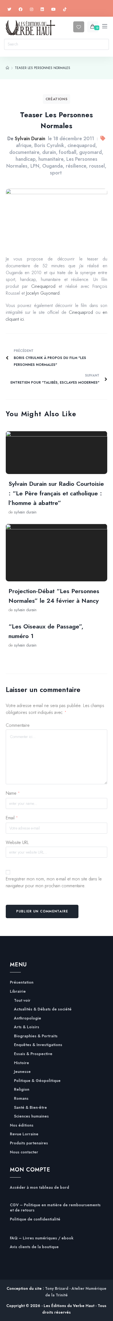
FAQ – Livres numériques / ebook (42, 1238)
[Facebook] (20, 9)
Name (12, 793)
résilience (76, 166)
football (67, 152)
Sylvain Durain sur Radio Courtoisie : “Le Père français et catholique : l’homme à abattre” (56, 493)
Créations (57, 99)
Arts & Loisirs (26, 1027)
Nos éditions (21, 1125)
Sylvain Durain (30, 138)
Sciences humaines (31, 1116)
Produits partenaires (29, 1143)
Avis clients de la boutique (34, 1247)
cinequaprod (81, 145)
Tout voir (22, 1000)
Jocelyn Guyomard (43, 293)
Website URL (17, 842)
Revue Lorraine (24, 1134)
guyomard (90, 152)
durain (49, 152)
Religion (21, 1089)
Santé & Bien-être (30, 1107)
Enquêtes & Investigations (38, 1044)
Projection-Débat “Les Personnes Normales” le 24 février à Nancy (54, 596)
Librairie (18, 991)
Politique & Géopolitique (37, 1080)
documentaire (24, 152)
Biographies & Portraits (36, 1036)
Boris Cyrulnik (49, 145)
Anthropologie (27, 1018)
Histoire (21, 1063)
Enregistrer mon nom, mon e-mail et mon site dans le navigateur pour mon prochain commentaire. (54, 882)
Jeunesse (22, 1071)
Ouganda (52, 166)
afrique (23, 145)
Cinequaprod (43, 286)
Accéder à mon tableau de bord (39, 1187)
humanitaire (50, 159)
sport (56, 172)
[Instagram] (31, 9)
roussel (97, 166)
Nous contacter (24, 1152)
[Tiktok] (64, 9)
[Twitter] (9, 9)
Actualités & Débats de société (43, 1009)
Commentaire (18, 725)
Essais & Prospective (33, 1053)
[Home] (7, 67)
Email (12, 818)
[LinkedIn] (42, 9)
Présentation (21, 982)
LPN (34, 166)
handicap (25, 159)
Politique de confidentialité (35, 1219)
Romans (21, 1098)
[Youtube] (53, 9)
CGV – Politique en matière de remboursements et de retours (55, 1207)
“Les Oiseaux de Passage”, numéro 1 (46, 631)
